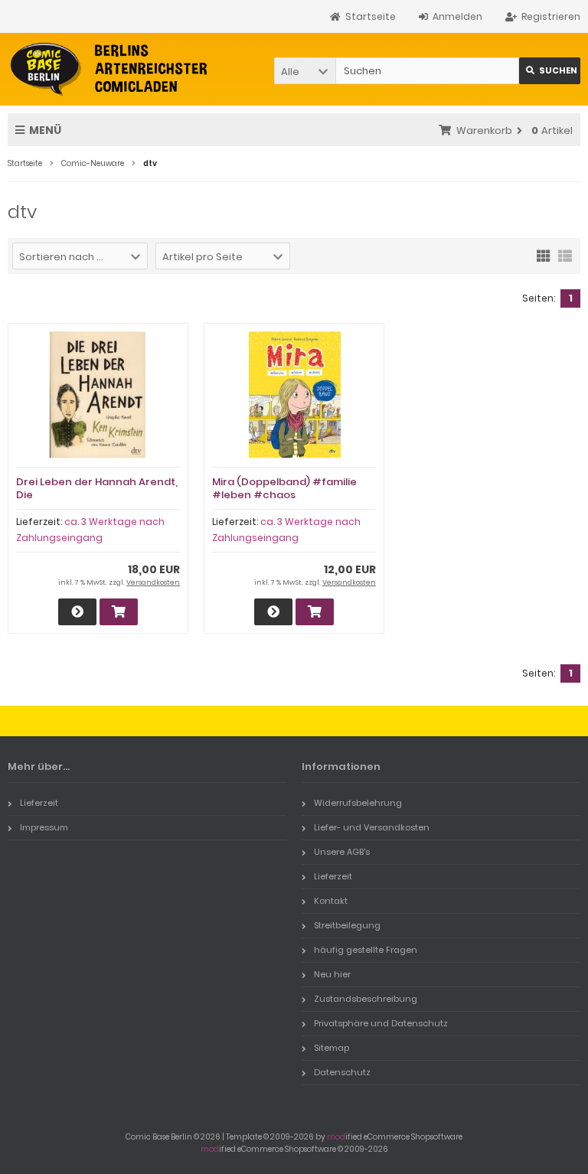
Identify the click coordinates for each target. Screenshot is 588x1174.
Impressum (44, 827)
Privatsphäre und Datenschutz (381, 1023)
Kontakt (331, 901)
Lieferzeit (39, 803)
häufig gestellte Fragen (365, 950)
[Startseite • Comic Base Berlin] (109, 69)
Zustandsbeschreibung (365, 999)
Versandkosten (153, 582)
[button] (304, 70)
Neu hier (332, 974)
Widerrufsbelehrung (358, 803)
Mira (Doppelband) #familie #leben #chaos (284, 488)
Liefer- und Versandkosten (372, 827)
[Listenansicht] (565, 255)
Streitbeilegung (347, 925)
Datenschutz (342, 1072)
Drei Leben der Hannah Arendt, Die (97, 488)
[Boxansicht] (543, 255)
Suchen (550, 71)
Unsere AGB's (342, 852)
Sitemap (331, 1048)
